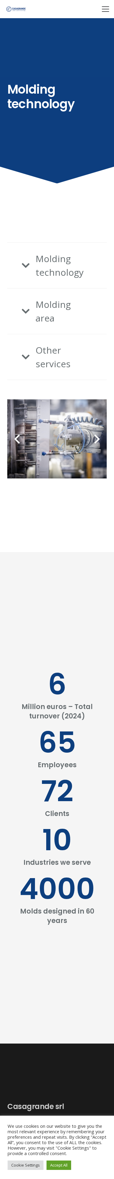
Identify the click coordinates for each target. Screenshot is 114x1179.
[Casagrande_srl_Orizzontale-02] (16, 9)
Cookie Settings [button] (25, 1165)
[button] (105, 9)
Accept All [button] (58, 1165)
